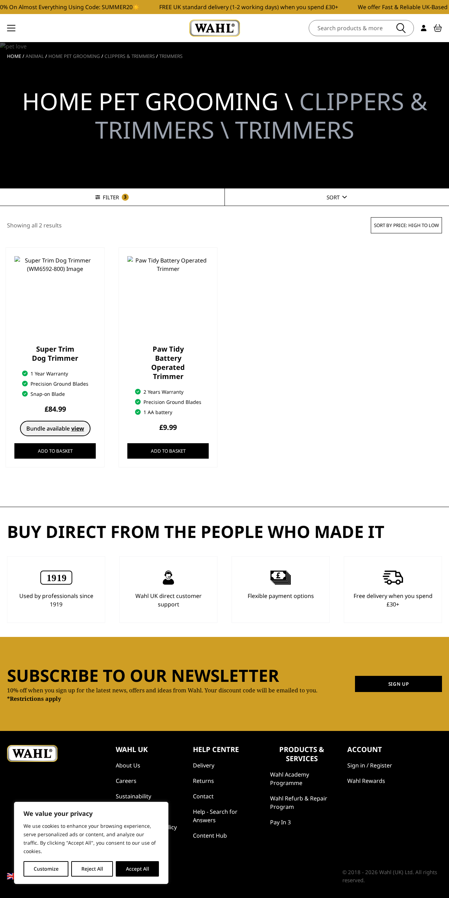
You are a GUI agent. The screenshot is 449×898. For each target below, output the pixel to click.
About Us (128, 765)
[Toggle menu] (11, 28)
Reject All (92, 868)
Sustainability (133, 796)
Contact (203, 796)
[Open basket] (438, 28)
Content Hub (210, 835)
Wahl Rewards (366, 781)
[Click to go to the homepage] (214, 28)
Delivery (203, 765)
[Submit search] (401, 28)
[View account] (424, 28)
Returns (203, 781)
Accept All (137, 868)
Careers (126, 781)
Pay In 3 (280, 822)
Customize (46, 868)
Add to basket (55, 451)
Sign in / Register (369, 765)
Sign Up (398, 684)
